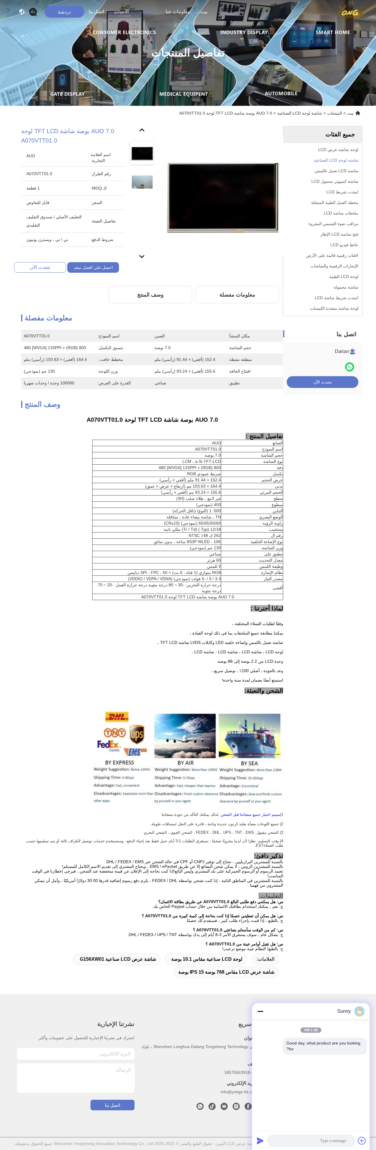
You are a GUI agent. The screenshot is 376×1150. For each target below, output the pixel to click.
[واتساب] (349, 366)
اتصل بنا (96, 11)
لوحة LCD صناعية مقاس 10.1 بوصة (206, 959)
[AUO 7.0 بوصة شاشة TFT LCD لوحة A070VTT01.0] (222, 194)
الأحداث (121, 11)
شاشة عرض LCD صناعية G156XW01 (118, 959)
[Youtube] (224, 1108)
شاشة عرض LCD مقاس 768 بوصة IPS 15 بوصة (226, 972)
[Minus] (260, 1011)
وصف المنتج (150, 295)
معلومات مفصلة (237, 295)
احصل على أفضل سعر (93, 267)
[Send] (260, 1140)
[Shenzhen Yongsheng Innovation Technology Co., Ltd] (349, 11)
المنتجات (147, 11)
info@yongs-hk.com (239, 1091)
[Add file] (362, 1140)
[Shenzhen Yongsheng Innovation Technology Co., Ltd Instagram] (236, 1108)
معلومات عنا (178, 11)
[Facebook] (248, 1108)
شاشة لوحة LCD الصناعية (299, 113)
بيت (203, 11)
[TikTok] (212, 1108)
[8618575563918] (200, 1108)
